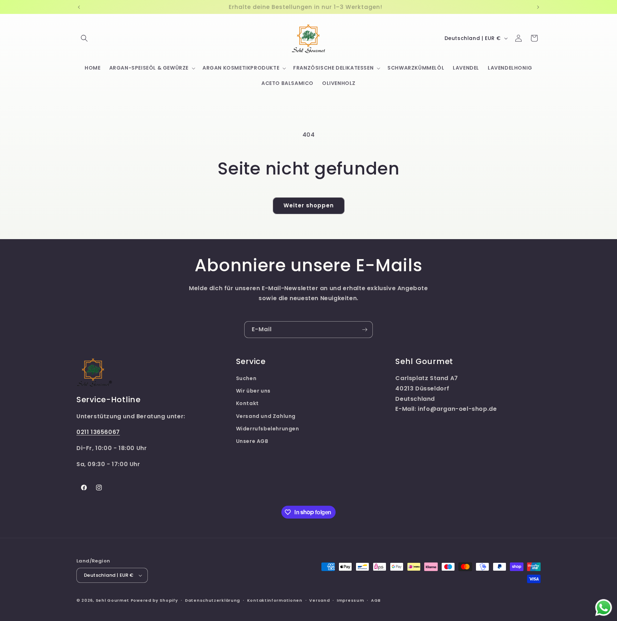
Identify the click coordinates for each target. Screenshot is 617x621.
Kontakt (247, 403)
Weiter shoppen (309, 205)
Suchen (246, 378)
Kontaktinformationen (274, 600)
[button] (84, 38)
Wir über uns (253, 390)
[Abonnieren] (364, 329)
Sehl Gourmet (112, 600)
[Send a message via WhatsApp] (603, 607)
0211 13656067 (98, 432)
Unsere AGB (252, 441)
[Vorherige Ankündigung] (79, 7)
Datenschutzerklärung (212, 600)
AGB (376, 600)
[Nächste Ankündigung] (538, 7)
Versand (319, 600)
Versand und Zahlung (266, 416)
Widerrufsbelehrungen (267, 428)
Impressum (350, 600)
